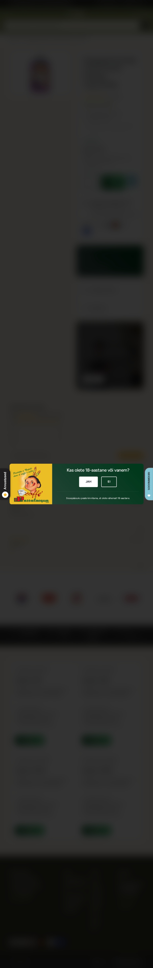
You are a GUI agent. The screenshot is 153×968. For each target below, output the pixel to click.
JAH (88, 481)
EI (109, 481)
